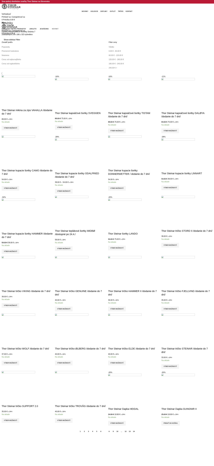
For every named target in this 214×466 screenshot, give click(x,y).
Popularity (6, 47)
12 (126, 431)
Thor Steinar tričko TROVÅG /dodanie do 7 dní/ (80, 406)
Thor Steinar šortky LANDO (123, 233)
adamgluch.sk (12, 452)
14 (134, 431)
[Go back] (4, 18)
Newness (5, 55)
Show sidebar (9, 40)
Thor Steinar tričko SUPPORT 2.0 (20, 406)
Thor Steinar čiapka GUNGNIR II (179, 409)
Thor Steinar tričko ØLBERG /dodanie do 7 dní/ (80, 348)
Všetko (111, 47)
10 (117, 431)
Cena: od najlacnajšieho (11, 59)
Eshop (10, 32)
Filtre (18, 40)
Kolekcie (17, 32)
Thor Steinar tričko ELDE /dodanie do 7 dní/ (131, 348)
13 (130, 431)
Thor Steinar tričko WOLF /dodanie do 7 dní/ (25, 348)
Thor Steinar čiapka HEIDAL (123, 409)
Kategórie (6, 29)
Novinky (24, 32)
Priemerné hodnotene (10, 51)
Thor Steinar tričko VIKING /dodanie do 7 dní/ (26, 291)
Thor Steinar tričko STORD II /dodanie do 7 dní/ (186, 230)
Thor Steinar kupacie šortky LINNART (181, 173)
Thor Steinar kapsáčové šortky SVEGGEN (78, 113)
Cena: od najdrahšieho (11, 64)
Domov (5, 32)
